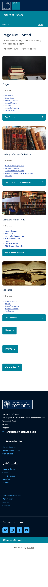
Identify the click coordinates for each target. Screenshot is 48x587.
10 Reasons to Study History (14, 171)
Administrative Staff (12, 100)
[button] (41, 24)
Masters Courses (11, 231)
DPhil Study (9, 233)
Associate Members (12, 108)
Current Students (9, 447)
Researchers (9, 98)
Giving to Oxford (8, 469)
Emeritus (8, 105)
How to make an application (14, 166)
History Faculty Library (11, 450)
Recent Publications (12, 306)
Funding (7, 241)
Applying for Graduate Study (15, 236)
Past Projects (9, 311)
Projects (7, 304)
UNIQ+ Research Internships (14, 246)
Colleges (5, 472)
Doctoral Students (11, 103)
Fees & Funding (8, 476)
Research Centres (11, 301)
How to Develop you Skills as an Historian (19, 173)
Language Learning (11, 243)
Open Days (8, 176)
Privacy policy (7, 499)
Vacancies (6, 483)
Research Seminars (12, 309)
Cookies (5, 502)
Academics (9, 95)
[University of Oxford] (6, 6)
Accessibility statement (11, 495)
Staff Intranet (7, 454)
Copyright (6, 506)
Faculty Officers (10, 110)
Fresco (30, 547)
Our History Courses (12, 168)
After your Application (12, 238)
